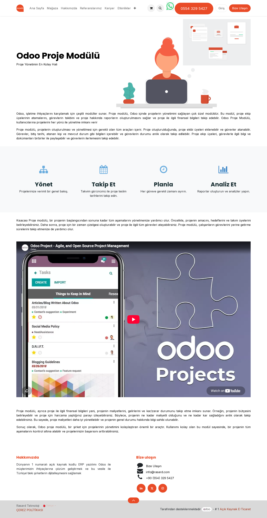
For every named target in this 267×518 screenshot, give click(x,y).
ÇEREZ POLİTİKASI (29, 510)
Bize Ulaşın (240, 8)
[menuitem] (36, 8)
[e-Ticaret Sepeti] (151, 8)
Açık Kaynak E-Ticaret (235, 509)
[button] (160, 8)
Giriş (221, 8)
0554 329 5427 (194, 8)
